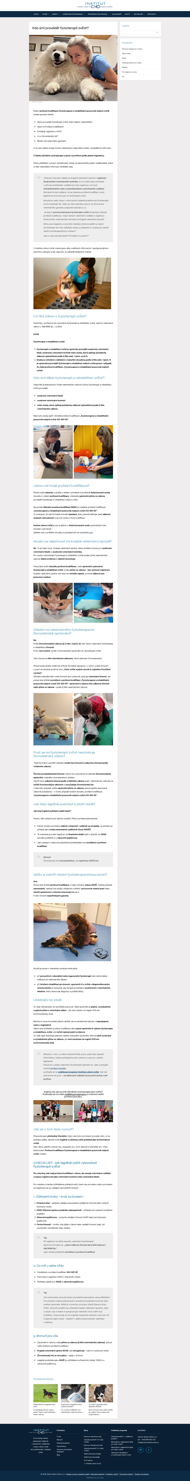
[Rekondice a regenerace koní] (45, 1393)
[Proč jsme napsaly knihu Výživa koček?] (73, 1393)
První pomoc (88, 1460)
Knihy (127, 14)
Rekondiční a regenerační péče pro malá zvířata (122, 1443)
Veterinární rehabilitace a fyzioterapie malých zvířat (121, 1454)
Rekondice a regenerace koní (44, 1405)
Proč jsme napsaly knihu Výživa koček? (71, 1405)
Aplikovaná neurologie (92, 1457)
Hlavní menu (126, 53)
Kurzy (55, 14)
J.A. (97, 1477)
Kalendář (116, 14)
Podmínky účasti (112, 1474)
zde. (91, 532)
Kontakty (151, 14)
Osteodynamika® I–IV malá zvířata (93, 1441)
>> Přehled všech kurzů (92, 1463)
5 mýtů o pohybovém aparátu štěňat (98, 1405)
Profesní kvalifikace (97, 14)
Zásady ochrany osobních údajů (77, 1474)
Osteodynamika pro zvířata (131, 63)
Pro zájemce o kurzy (129, 72)
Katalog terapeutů (63, 1443)
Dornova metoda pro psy (92, 1436)
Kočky (124, 58)
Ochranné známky (126, 1474)
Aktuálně (138, 14)
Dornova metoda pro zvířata (132, 49)
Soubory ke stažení (142, 1474)
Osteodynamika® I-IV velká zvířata (93, 1449)
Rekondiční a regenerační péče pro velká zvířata (122, 1448)
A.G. (102, 1477)
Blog (58, 1455)
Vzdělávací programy (73, 14)
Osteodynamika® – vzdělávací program (122, 1438)
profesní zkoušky (58, 1068)
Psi (123, 76)
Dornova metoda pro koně (93, 1445)
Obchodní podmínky (97, 1474)
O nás (44, 14)
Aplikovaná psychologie (92, 1454)
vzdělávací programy (75, 1094)
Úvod (36, 14)
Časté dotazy (61, 1446)
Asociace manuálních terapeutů (64, 1451)
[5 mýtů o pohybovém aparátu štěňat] (101, 1393)
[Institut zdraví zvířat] (95, 5)
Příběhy (124, 67)
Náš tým (60, 1440)
